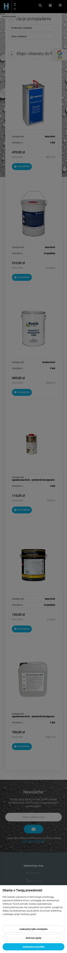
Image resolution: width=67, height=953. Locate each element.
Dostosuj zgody (33, 938)
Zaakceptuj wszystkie (34, 946)
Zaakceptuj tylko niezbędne (33, 929)
